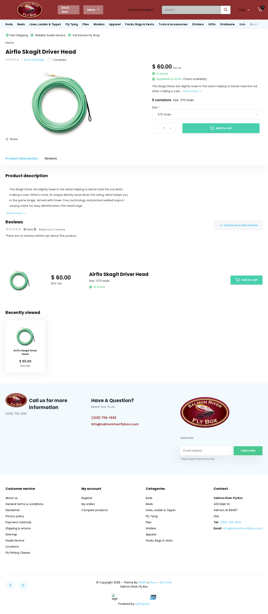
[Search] (226, 9)
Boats (254, 24)
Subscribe (248, 451)
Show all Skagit (34, 60)
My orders (88, 504)
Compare (59, 60)
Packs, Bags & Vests (139, 24)
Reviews (51, 158)
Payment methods (18, 522)
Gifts (212, 24)
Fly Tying (72, 24)
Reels (21, 24)
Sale (242, 24)
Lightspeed (142, 604)
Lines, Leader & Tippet (45, 24)
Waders (99, 24)
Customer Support (141, 10)
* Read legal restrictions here (197, 459)
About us (11, 498)
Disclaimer (12, 510)
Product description (21, 158)
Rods (9, 24)
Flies (85, 24)
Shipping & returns (18, 528)
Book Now (65, 10)
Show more (191, 91)
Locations (12, 547)
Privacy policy (14, 516)
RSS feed (166, 582)
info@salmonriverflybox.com (115, 424)
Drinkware (227, 24)
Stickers (198, 24)
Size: (156, 107)
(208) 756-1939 (103, 417)
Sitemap (11, 534)
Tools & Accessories (173, 24)
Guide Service (14, 540)
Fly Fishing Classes (17, 553)
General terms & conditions (24, 504)
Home (9, 43)
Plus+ (153, 582)
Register (86, 498)
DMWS (142, 582)
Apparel (115, 24)
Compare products (94, 510)
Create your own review (240, 225)
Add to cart (224, 128)
